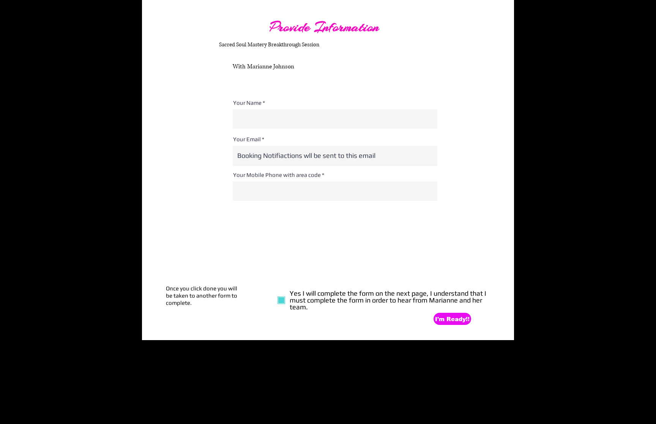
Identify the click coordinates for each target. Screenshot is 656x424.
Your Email (247, 139)
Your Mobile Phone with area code (277, 175)
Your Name (247, 103)
